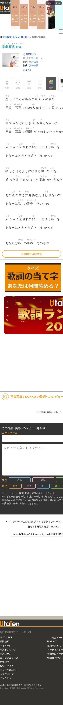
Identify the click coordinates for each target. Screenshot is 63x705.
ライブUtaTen (7, 674)
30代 (43, 486)
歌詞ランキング (8, 649)
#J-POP (27, 70)
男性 (19, 479)
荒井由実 (33, 61)
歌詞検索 (4, 641)
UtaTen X (52, 641)
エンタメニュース (9, 658)
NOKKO (30, 54)
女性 (43, 479)
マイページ (5, 645)
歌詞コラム (5, 653)
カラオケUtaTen (8, 670)
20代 (29, 486)
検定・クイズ (7, 666)
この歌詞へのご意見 (31, 254)
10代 (15, 486)
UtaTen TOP (6, 637)
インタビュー (7, 678)
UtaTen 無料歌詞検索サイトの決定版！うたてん (20, 685)
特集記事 (4, 662)
